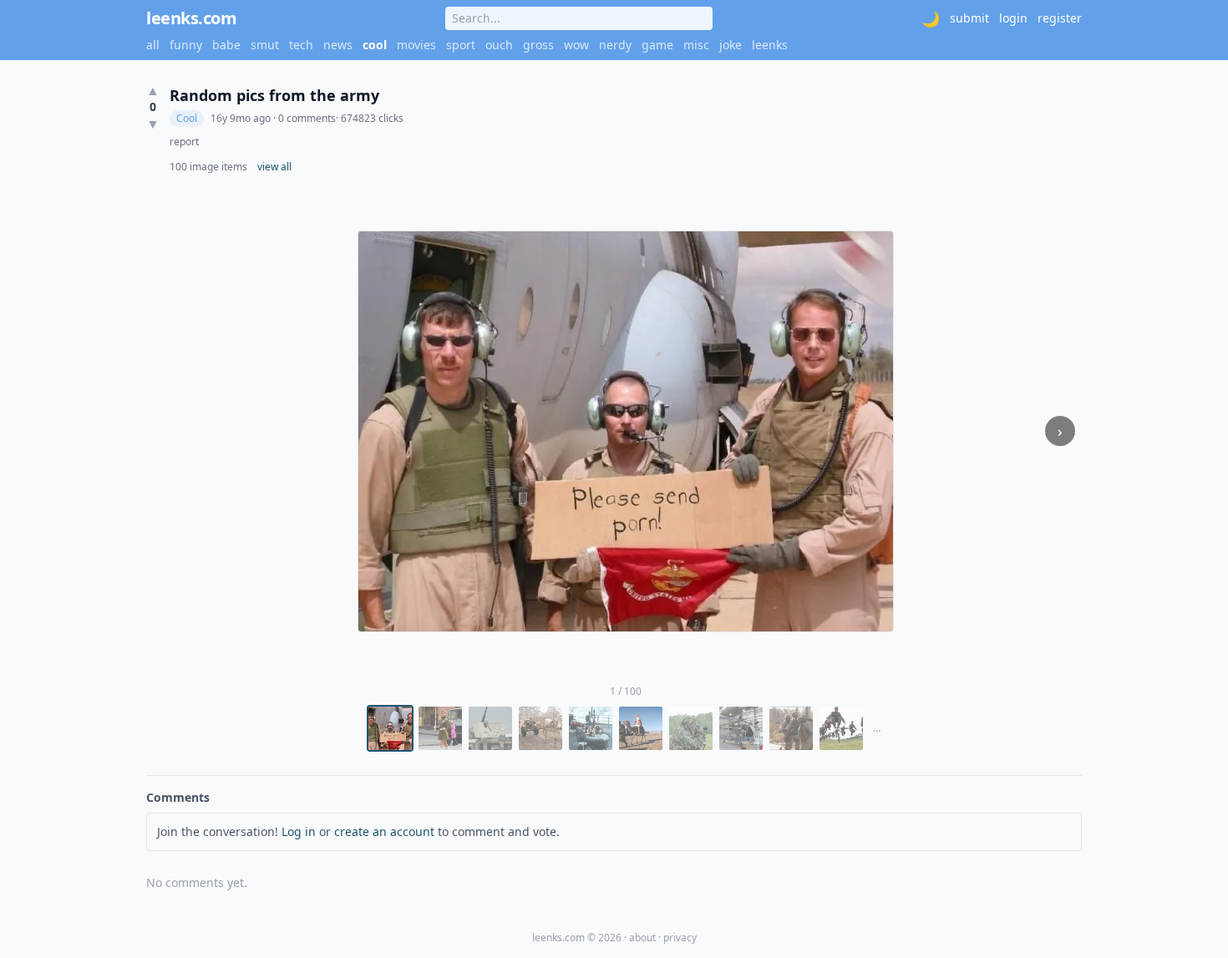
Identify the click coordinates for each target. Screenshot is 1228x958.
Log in (299, 831)
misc (696, 45)
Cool (186, 118)
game (657, 45)
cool (375, 45)
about (642, 937)
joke (730, 45)
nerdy (615, 45)
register (1060, 18)
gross (538, 45)
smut (265, 45)
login (1013, 18)
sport (460, 45)
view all (274, 167)
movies (416, 45)
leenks (770, 45)
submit (969, 18)
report (184, 142)
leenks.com (191, 18)
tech (301, 45)
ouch (499, 45)
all (153, 45)
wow (576, 45)
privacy (680, 937)
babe (226, 45)
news (338, 45)
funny (186, 45)
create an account (384, 831)
